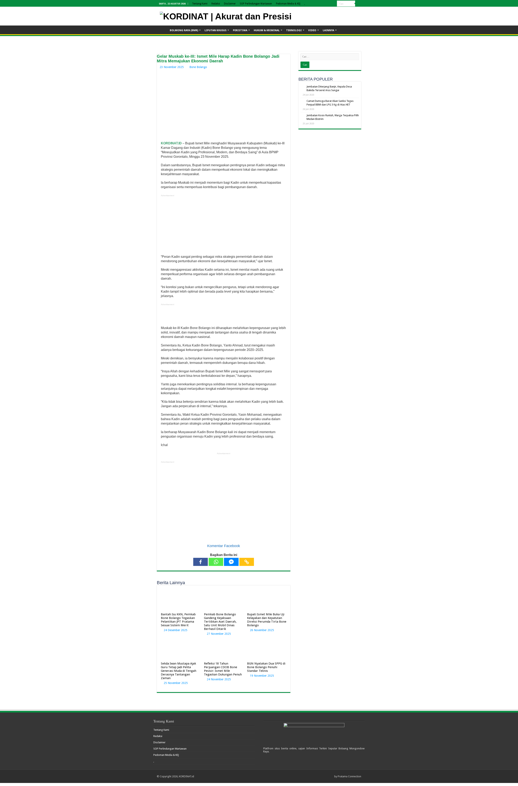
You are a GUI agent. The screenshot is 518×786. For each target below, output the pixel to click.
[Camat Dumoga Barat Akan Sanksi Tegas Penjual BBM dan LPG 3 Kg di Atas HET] (302, 101)
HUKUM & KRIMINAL (267, 30)
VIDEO (312, 30)
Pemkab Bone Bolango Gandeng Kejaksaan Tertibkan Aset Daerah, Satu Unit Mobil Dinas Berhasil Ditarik (220, 621)
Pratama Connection (349, 776)
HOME (162, 30)
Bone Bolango (198, 67)
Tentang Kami (199, 3)
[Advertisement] (223, 226)
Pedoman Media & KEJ (288, 3)
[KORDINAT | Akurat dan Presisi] (226, 16)
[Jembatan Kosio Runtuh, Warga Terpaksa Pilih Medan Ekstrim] (302, 116)
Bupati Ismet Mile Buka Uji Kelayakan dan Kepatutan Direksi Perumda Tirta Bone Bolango (266, 619)
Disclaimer (230, 3)
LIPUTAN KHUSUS (215, 30)
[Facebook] (200, 562)
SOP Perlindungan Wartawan (256, 3)
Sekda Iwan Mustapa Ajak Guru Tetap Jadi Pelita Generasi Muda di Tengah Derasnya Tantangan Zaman (178, 671)
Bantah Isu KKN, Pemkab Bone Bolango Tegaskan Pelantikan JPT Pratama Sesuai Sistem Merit (178, 619)
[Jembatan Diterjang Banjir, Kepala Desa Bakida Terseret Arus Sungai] (302, 87)
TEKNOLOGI (294, 30)
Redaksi (215, 3)
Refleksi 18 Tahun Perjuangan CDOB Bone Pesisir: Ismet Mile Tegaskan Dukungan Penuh (223, 669)
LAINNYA (328, 30)
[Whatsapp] (216, 562)
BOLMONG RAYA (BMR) (184, 30)
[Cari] (358, 4)
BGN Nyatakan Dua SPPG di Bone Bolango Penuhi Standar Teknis (266, 667)
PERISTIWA (240, 30)
